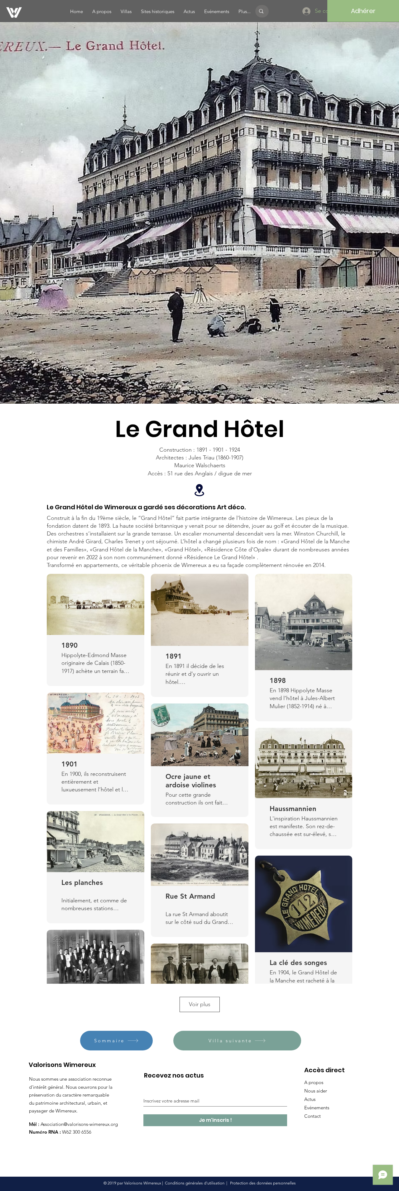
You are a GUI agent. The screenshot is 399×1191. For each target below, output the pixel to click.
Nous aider (315, 1091)
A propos (313, 1082)
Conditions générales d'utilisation (194, 1183)
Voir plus (199, 1004)
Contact (312, 1116)
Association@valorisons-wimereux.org (79, 1124)
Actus (309, 1099)
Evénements (316, 1108)
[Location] (199, 490)
